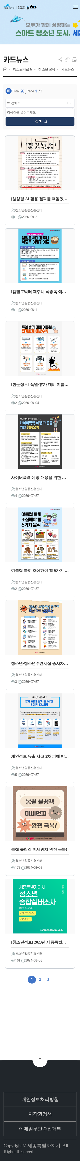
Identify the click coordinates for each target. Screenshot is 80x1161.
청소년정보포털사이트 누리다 (20, 7)
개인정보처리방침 (40, 1099)
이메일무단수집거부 (40, 1128)
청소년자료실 (22, 69)
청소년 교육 (46, 69)
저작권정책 (40, 1114)
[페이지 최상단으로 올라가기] (40, 1059)
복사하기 (67, 59)
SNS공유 (60, 59)
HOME (5, 69)
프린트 (74, 59)
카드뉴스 (67, 69)
